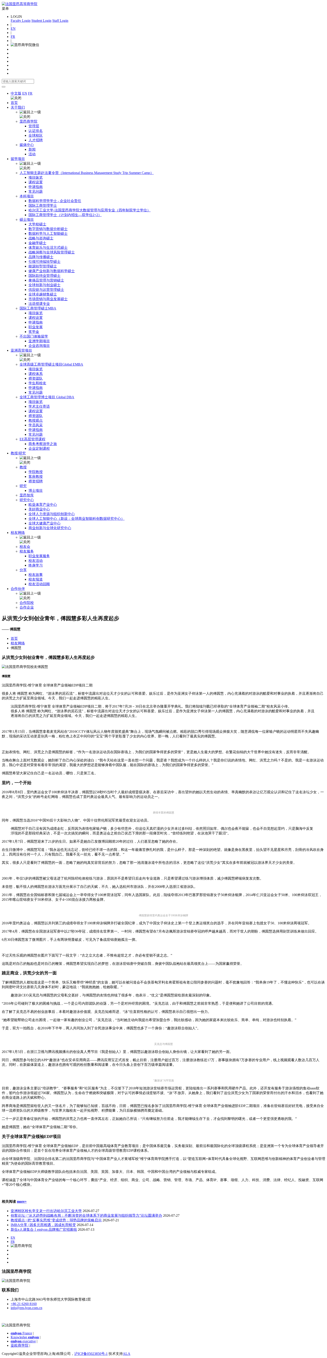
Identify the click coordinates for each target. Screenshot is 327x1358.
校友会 (25, 546)
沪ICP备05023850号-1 (91, 1354)
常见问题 (35, 191)
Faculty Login (20, 20)
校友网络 (18, 643)
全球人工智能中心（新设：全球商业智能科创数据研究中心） (76, 518)
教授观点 (35, 420)
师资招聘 (35, 481)
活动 (32, 154)
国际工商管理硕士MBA (38, 308)
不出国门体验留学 (34, 336)
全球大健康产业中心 (44, 523)
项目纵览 (35, 177)
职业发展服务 (39, 556)
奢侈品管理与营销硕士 (46, 280)
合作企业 (27, 607)
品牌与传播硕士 (40, 257)
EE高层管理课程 (32, 439)
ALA (126, 1354)
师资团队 (35, 378)
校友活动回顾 (39, 584)
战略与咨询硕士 (40, 238)
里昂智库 (27, 495)
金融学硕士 (37, 243)
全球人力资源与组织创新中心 (51, 514)
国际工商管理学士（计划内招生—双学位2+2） (65, 215)
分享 (23, 570)
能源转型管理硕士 (42, 266)
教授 (23, 467)
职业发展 (35, 327)
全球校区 (35, 135)
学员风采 (35, 425)
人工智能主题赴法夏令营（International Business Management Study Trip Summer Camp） (87, 173)
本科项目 (27, 196)
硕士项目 (27, 219)
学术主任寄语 (39, 406)
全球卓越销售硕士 (42, 294)
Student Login (41, 20)
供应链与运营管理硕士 (46, 289)
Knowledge (25, 1337)
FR (13, 36)
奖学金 (33, 332)
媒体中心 (27, 145)
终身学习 (35, 565)
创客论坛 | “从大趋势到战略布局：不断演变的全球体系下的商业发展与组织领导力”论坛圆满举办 (86, 1215)
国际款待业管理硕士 (44, 275)
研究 (23, 486)
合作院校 (27, 603)
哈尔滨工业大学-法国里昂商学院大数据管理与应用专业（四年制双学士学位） (89, 210)
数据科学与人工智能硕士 (48, 233)
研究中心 (27, 500)
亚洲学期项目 (39, 341)
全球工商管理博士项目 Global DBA (47, 397)
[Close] (3, 86)
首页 (14, 103)
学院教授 (35, 472)
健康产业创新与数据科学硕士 (51, 271)
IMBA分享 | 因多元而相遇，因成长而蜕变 (43, 1225)
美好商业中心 (39, 509)
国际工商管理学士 (42, 205)
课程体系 (35, 374)
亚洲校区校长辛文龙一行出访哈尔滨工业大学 (46, 1211)
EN (13, 28)
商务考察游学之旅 (42, 444)
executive (23, 1341)
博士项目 (35, 490)
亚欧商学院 (19, 1345)
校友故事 (35, 575)
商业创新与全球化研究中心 (49, 528)
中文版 (16, 93)
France (21, 1333)
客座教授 (35, 476)
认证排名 (35, 131)
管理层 (33, 126)
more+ (22, 1201)
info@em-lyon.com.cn (26, 1308)
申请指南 (35, 187)
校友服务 (27, 551)
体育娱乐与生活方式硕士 (48, 247)
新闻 (32, 149)
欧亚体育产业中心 (42, 504)
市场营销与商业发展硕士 (48, 299)
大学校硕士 (37, 224)
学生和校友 (37, 383)
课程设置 (35, 182)
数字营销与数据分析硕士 (48, 229)
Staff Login (60, 20)
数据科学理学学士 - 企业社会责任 (54, 201)
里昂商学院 (28, 121)
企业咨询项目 (39, 346)
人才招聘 (35, 140)
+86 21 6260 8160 (24, 1304)
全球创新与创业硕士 (44, 285)
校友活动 (35, 561)
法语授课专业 (39, 304)
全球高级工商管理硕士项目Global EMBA (51, 364)
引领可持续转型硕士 (44, 261)
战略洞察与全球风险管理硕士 (51, 252)
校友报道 (35, 579)
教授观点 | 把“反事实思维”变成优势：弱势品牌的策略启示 (56, 1220)
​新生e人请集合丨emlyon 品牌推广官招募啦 (44, 1229)
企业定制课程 (39, 448)
